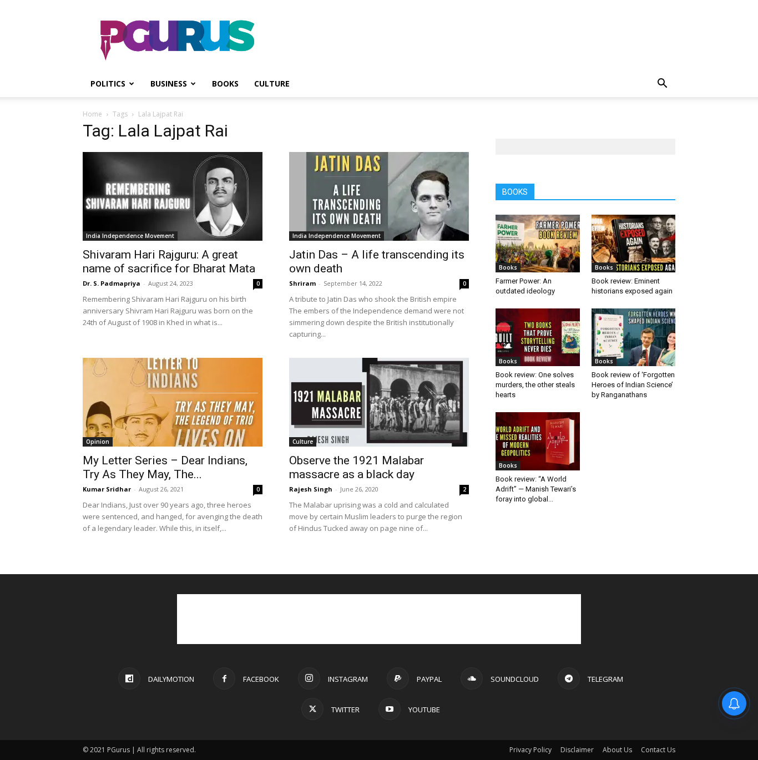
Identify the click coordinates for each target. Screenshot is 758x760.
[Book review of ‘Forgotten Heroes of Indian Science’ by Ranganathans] (634, 337)
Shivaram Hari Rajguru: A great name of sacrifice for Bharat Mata (169, 261)
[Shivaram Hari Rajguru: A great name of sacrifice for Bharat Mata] (172, 196)
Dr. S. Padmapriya (111, 283)
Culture (272, 83)
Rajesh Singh (310, 489)
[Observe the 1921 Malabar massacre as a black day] (379, 402)
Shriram (302, 283)
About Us (617, 749)
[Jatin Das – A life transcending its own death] (379, 196)
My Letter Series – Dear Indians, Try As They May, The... (165, 467)
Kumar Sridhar (107, 489)
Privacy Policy (530, 749)
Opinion (97, 441)
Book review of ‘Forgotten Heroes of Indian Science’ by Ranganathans (633, 385)
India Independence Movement (130, 236)
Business (168, 83)
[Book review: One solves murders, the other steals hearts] (538, 337)
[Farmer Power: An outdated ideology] (538, 243)
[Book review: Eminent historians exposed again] (634, 243)
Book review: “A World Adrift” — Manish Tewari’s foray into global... (536, 489)
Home (92, 114)
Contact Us (658, 749)
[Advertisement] (473, 40)
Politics (107, 83)
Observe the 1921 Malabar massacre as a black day (356, 467)
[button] (662, 84)
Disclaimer (577, 749)
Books (225, 83)
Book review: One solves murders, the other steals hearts (535, 385)
